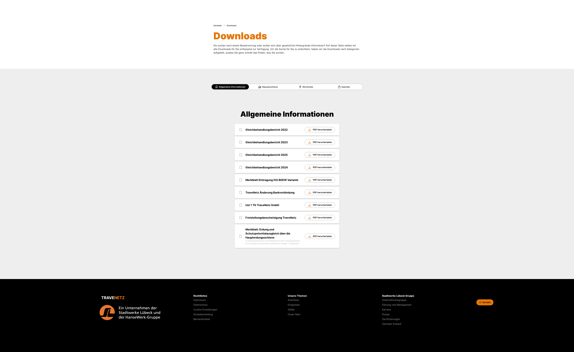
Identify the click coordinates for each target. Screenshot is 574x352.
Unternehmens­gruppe (394, 299)
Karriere (386, 309)
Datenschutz (200, 304)
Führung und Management (396, 304)
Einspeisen (294, 304)
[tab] (230, 87)
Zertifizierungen (391, 319)
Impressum (199, 299)
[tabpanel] (287, 179)
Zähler (291, 309)
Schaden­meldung (203, 314)
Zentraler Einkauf (391, 323)
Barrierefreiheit (201, 319)
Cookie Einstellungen (205, 309)
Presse (386, 314)
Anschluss (293, 299)
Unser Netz (294, 314)
